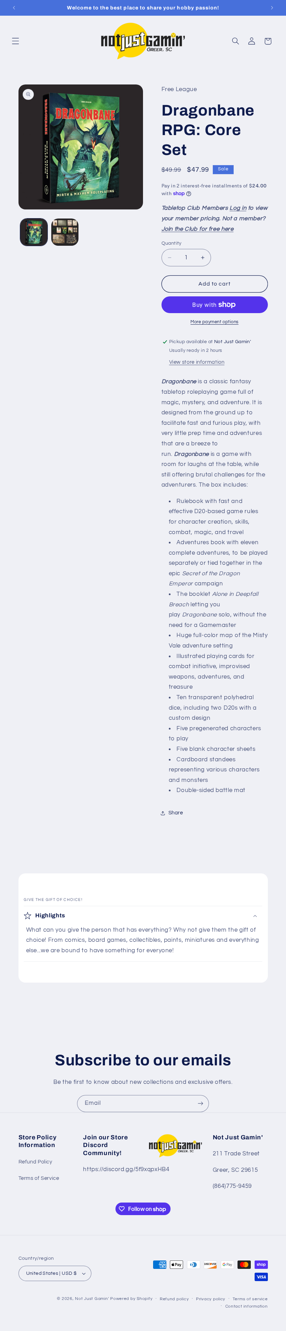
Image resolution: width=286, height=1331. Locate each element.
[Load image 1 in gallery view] (33, 232)
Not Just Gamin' (92, 1299)
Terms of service (250, 1299)
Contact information (246, 1306)
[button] (15, 41)
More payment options (214, 322)
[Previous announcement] (14, 7)
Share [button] (175, 812)
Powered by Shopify (131, 1299)
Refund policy (174, 1299)
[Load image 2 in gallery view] (64, 232)
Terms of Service (38, 1178)
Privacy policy (210, 1299)
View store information (197, 362)
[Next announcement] (272, 7)
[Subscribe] (201, 1103)
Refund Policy (35, 1161)
